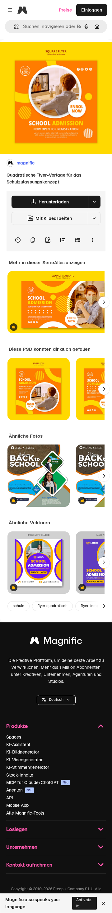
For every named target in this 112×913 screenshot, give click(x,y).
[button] (56, 700)
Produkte (17, 726)
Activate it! (83, 902)
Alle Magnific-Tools (25, 813)
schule (18, 605)
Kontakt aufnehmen (29, 864)
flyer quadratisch (52, 605)
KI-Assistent (18, 744)
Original (40, 53)
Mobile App (17, 805)
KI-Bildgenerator (22, 752)
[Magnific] (56, 642)
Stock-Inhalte (19, 775)
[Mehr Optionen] (92, 240)
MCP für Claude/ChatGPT (37, 782)
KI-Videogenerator (24, 760)
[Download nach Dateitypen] (94, 202)
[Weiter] (104, 302)
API (9, 798)
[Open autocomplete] (13, 26)
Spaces (13, 737)
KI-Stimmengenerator (27, 767)
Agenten (19, 790)
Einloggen (91, 10)
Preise (65, 10)
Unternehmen (21, 847)
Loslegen (16, 829)
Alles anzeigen (69, 262)
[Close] (103, 903)
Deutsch (56, 699)
